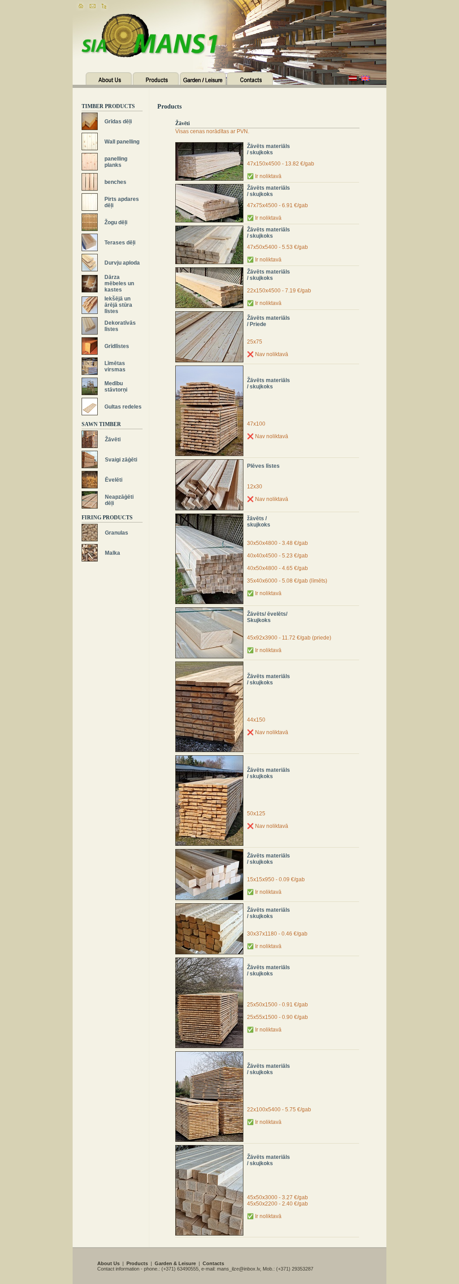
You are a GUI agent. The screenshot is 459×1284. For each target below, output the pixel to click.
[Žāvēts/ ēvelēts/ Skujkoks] (209, 610)
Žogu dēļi (115, 222)
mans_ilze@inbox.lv (238, 1268)
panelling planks (115, 162)
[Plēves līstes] (209, 462)
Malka (112, 553)
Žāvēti (113, 439)
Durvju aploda (122, 263)
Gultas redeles (123, 407)
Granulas (116, 533)
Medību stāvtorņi (115, 386)
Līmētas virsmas (115, 366)
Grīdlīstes (116, 346)
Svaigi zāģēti (121, 460)
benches (115, 182)
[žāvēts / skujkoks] (209, 517)
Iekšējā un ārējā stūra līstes (118, 305)
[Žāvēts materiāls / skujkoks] (209, 145)
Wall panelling (121, 142)
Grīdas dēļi (118, 121)
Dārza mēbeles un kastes (119, 283)
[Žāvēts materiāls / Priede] (209, 314)
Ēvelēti (113, 480)
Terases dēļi (119, 242)
